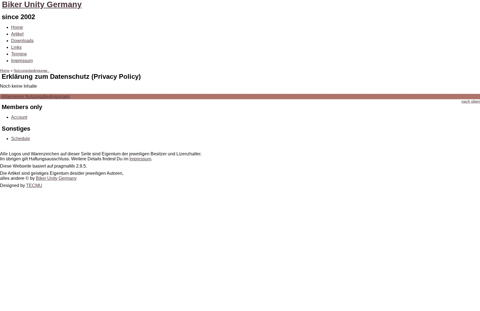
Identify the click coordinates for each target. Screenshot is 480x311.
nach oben (470, 101)
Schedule (20, 138)
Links (16, 47)
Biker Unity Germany (42, 4)
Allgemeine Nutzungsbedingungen (35, 96)
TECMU (34, 185)
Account (19, 117)
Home (17, 27)
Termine (19, 54)
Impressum (22, 60)
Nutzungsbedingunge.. (31, 71)
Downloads (22, 40)
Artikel (17, 34)
